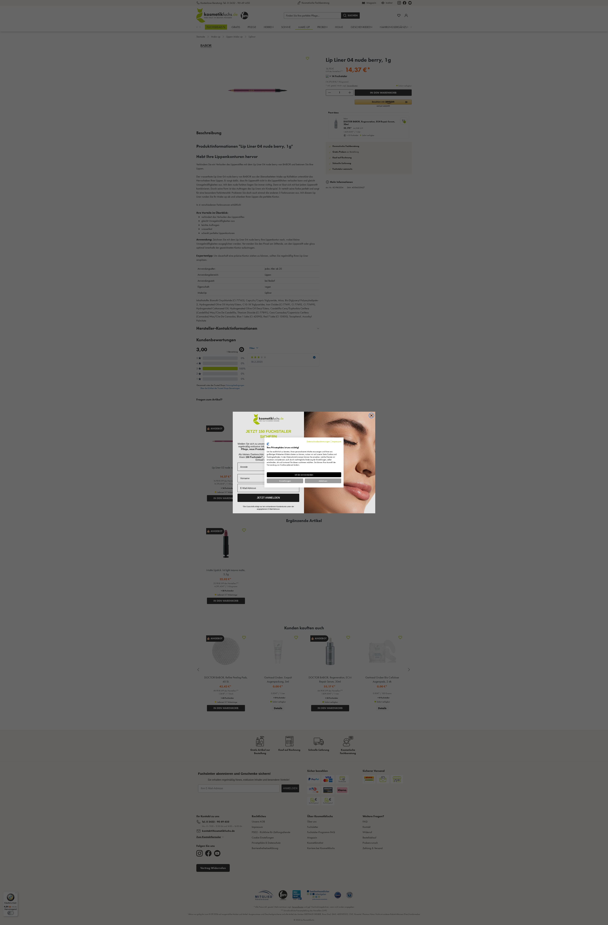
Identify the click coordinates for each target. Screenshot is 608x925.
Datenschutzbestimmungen (318, 441)
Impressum (336, 441)
